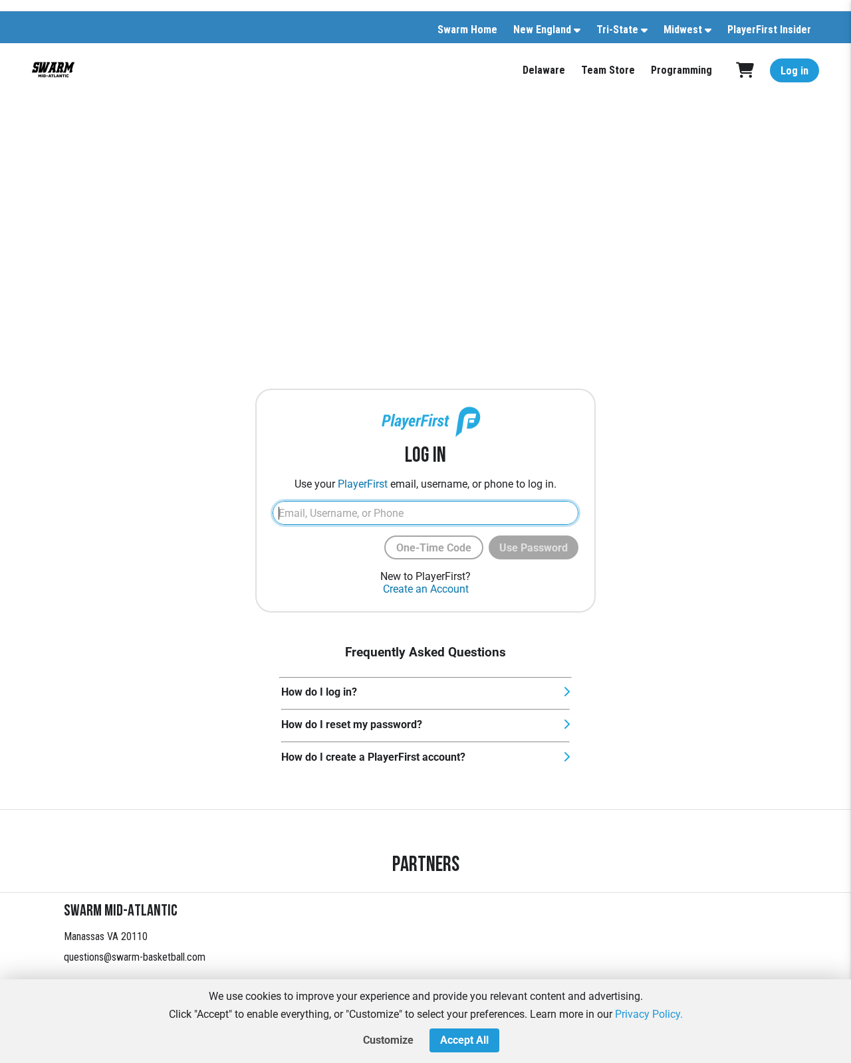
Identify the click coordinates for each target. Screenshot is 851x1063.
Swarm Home (467, 29)
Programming (681, 70)
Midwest (683, 29)
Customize (388, 1040)
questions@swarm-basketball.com (134, 957)
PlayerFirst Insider (769, 29)
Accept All (464, 1040)
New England (542, 29)
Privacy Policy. (649, 1014)
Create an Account (426, 589)
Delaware (544, 70)
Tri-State (617, 29)
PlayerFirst (363, 484)
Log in (794, 70)
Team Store (608, 70)
